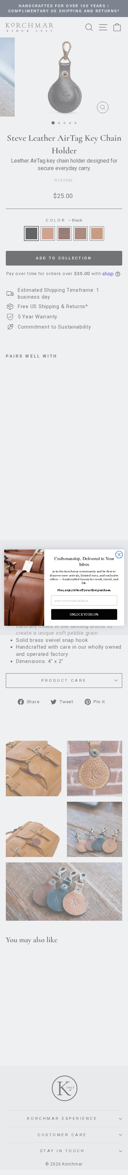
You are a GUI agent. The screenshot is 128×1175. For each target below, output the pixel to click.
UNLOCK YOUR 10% (84, 614)
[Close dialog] (119, 554)
